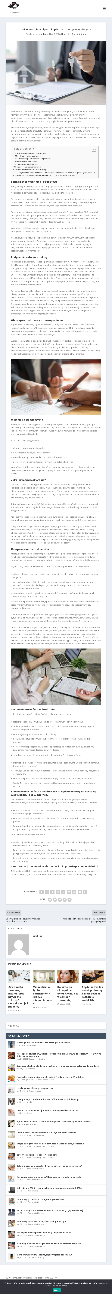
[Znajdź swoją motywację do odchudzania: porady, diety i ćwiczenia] (11, 1145)
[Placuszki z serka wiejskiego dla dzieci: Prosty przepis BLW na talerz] (11, 1079)
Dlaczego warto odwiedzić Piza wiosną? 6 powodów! (43, 1042)
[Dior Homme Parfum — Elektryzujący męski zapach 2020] (11, 1256)
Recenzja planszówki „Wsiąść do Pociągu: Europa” (42, 1221)
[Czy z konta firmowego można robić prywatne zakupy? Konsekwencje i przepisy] (19, 976)
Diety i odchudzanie (46, 1080)
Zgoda (56, 1290)
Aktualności (31, 1045)
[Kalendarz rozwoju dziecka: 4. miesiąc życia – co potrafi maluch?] (11, 1167)
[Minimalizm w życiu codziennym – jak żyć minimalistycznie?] (44, 976)
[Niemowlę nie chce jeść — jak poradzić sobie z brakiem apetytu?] (11, 1245)
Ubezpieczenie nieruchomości (27, 167)
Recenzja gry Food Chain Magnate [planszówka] (41, 1199)
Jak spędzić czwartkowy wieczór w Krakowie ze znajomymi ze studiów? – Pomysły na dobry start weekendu (59, 1055)
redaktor (45, 34)
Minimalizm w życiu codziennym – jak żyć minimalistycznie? (43, 995)
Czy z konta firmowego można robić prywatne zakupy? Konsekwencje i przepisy (18, 996)
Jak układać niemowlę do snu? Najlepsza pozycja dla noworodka (49, 1177)
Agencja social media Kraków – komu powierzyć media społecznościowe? (54, 1121)
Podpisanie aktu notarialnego (29, 156)
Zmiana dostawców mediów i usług (30, 170)
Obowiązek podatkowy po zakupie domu (34, 159)
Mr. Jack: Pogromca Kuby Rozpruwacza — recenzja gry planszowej (50, 1210)
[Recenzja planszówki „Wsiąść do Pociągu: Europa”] (11, 1223)
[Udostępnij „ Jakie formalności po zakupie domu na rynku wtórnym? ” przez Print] (85, 892)
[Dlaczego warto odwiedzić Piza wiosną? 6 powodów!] (11, 1044)
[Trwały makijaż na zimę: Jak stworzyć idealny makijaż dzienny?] (11, 1101)
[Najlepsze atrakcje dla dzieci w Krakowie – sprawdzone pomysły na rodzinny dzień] (11, 1067)
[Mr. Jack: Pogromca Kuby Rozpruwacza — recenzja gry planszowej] (11, 1212)
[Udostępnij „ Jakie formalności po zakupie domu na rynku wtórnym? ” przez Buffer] (69, 892)
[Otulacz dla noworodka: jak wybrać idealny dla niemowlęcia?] (11, 1112)
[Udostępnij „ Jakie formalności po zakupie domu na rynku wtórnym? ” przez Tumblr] (52, 892)
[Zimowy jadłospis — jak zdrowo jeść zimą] (11, 1156)
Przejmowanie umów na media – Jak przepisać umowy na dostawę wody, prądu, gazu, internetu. (57, 172)
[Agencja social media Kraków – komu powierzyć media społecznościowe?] (11, 1123)
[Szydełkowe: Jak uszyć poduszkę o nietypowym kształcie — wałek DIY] (93, 976)
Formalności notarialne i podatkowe (30, 153)
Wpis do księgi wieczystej (25, 161)
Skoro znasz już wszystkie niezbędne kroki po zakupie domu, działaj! (44, 175)
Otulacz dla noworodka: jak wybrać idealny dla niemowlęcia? (47, 1110)
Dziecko (31, 1069)
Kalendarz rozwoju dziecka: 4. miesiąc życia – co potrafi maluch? (49, 1166)
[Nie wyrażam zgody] (108, 1286)
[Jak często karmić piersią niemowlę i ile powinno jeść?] (11, 1234)
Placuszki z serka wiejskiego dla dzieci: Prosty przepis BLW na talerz (50, 1077)
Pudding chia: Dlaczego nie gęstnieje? (36, 1088)
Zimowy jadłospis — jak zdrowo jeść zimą (37, 1154)
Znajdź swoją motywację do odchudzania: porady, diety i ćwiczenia (50, 1143)
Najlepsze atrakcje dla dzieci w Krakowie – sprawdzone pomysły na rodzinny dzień (58, 1066)
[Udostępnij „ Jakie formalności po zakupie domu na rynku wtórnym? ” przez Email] (79, 892)
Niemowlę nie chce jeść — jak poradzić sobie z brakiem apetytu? (49, 1243)
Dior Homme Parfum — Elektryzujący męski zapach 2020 (45, 1254)
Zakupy (41, 1191)
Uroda (29, 1102)
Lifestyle (66, 34)
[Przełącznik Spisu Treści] (93, 149)
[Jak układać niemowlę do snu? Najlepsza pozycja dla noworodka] (11, 1178)
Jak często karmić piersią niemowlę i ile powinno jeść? (44, 1232)
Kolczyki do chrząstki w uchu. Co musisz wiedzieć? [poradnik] (67, 993)
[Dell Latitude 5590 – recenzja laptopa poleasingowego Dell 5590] (11, 1190)
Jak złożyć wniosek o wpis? (28, 164)
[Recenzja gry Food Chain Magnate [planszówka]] (11, 1201)
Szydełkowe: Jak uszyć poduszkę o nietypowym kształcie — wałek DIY (92, 993)
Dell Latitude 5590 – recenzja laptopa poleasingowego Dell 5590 (49, 1188)
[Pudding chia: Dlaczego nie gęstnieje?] (11, 1090)
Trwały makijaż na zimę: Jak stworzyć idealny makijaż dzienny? (48, 1099)
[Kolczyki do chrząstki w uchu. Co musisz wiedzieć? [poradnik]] (68, 976)
